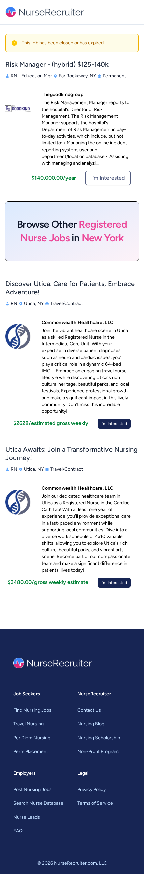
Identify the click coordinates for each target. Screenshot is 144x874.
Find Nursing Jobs (32, 710)
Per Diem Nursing (31, 738)
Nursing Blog (90, 724)
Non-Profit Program (98, 751)
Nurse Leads (26, 817)
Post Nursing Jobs (32, 789)
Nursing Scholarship (98, 738)
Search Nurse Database (38, 803)
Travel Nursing (28, 724)
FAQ (18, 831)
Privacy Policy (91, 789)
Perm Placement (30, 751)
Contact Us (89, 710)
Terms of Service (95, 803)
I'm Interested (108, 178)
